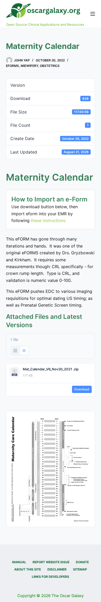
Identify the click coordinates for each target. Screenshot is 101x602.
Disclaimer (57, 569)
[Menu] (92, 13)
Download (81, 389)
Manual (19, 562)
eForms (12, 66)
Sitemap (80, 569)
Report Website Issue (51, 562)
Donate (82, 562)
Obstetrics (50, 66)
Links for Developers (50, 577)
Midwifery (29, 66)
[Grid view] (15, 350)
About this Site (27, 569)
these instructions (48, 220)
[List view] (24, 350)
